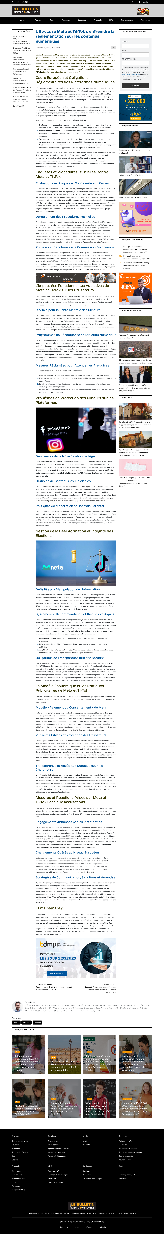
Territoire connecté (55, 1182)
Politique (15, 1145)
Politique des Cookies (60, 1213)
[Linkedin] (136, 2)
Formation (16, 1186)
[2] (135, 218)
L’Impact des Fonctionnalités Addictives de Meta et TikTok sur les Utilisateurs (22, 61)
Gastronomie (53, 1141)
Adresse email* (129, 59)
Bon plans (52, 1136)
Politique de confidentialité (38, 1213)
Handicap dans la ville (127, 1175)
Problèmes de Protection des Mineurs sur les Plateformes (21, 71)
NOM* (124, 50)
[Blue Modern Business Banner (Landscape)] (76, 957)
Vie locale (123, 1178)
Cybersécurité (53, 1171)
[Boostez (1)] (135, 289)
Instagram (77, 1227)
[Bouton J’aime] (113, 47)
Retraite (86, 1145)
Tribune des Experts (20, 1152)
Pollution (87, 1175)
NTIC (111, 20)
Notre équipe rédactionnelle (110, 1213)
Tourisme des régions (127, 1156)
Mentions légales (78, 1213)
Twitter (16, 1022)
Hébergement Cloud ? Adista (130, 175)
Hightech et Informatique (58, 1175)
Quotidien (123, 1166)
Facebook (26, 1022)
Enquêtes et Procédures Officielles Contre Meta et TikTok (22, 50)
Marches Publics (18, 1190)
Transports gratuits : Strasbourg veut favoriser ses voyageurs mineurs (136, 265)
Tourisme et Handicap (128, 1148)
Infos (121, 1171)
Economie (98, 20)
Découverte (123, 1145)
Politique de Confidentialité (131, 74)
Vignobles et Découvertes (58, 1148)
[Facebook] (126, 2)
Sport (14, 1156)
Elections (38, 20)
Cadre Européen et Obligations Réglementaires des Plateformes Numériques (21, 40)
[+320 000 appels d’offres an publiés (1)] (135, 107)
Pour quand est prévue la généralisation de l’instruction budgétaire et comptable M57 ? (136, 249)
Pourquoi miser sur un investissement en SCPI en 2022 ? (137, 257)
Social (85, 1136)
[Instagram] (129, 2)
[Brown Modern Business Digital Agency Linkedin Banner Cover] (76, 278)
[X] (132, 2)
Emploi (15, 1182)
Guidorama (81, 20)
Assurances (16, 1171)
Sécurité (15, 1160)
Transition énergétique (92, 1178)
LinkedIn (37, 1022)
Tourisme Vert (125, 1160)
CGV (89, 1213)
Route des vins (54, 1145)
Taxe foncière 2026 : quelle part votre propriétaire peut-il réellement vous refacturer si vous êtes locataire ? (134, 453)
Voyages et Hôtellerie (56, 1152)
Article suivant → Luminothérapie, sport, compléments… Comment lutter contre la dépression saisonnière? (100, 988)
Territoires (145, 20)
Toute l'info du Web (20, 1141)
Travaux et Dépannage (57, 1156)
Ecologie (86, 1171)
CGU (95, 1213)
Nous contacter (130, 1213)
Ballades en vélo (125, 1141)
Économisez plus (18, 1178)
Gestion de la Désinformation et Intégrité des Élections (21, 80)
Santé (52, 20)
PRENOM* (126, 41)
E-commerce (17, 1175)
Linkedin (102, 1227)
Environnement (127, 20)
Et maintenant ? (18, 106)
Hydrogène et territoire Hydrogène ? (133, 197)
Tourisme (66, 20)
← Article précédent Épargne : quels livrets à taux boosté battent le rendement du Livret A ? (54, 987)
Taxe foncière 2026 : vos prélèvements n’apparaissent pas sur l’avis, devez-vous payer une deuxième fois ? (135, 425)
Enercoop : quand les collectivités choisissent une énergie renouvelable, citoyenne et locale (134, 388)
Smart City (52, 1178)
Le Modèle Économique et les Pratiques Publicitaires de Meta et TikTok (22, 90)
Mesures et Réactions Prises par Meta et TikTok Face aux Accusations (22, 99)
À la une (23, 20)
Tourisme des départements (130, 1152)
